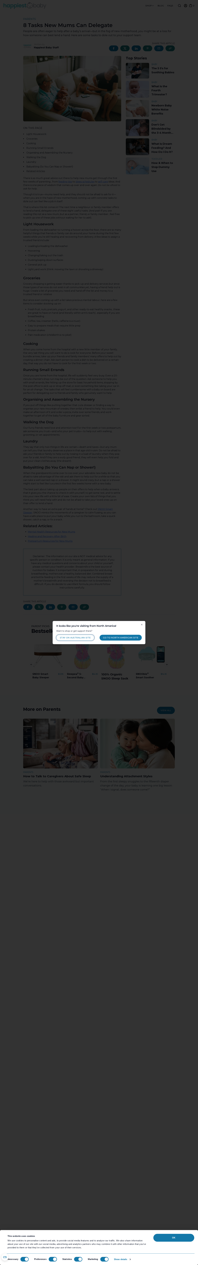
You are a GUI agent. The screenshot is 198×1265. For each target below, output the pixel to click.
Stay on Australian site (75, 637)
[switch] (53, 1259)
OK (173, 1237)
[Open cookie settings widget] (4, 1257)
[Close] (142, 624)
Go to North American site (120, 637)
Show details (120, 1259)
